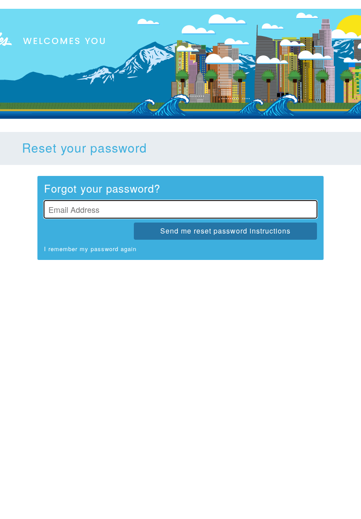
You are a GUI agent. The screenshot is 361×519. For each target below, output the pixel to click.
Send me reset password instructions (225, 231)
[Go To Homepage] (180, 64)
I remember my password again (90, 249)
